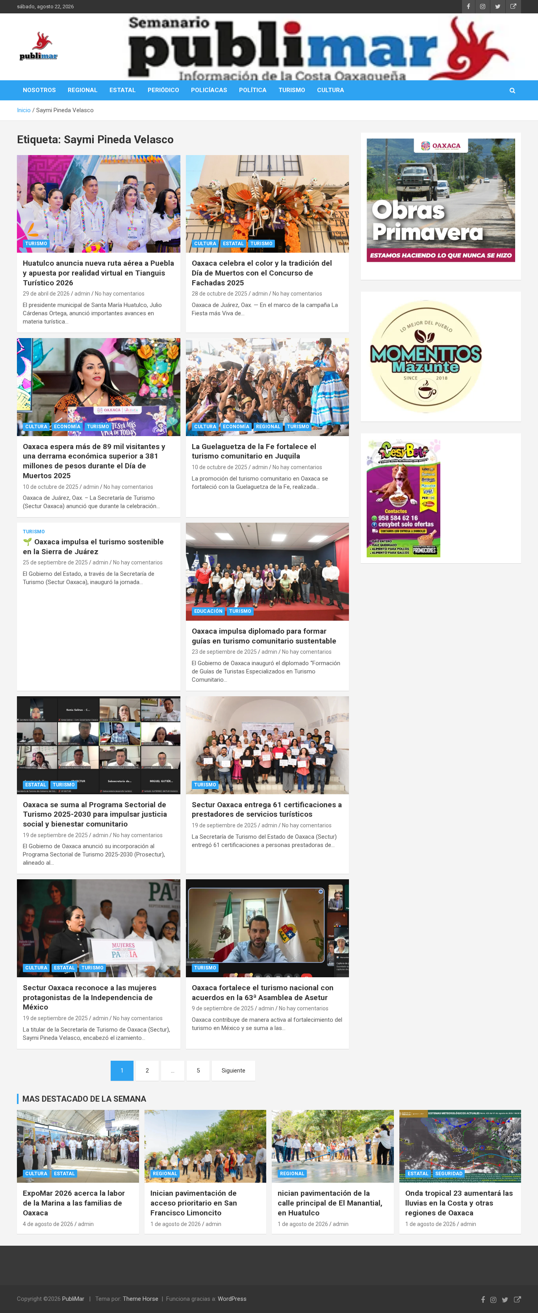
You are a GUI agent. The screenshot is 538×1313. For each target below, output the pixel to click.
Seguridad (448, 1173)
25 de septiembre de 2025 (55, 562)
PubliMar (73, 1298)
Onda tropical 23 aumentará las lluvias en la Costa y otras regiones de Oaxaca (459, 1203)
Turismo (36, 243)
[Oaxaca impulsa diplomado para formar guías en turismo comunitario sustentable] (267, 571)
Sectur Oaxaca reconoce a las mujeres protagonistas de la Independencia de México (89, 997)
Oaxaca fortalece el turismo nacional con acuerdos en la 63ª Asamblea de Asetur (263, 992)
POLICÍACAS (209, 90)
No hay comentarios (120, 293)
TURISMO (291, 90)
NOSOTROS (39, 90)
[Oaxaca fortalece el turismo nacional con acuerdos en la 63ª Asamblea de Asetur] (267, 928)
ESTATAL (122, 90)
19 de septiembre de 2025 (55, 835)
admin (82, 293)
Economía (67, 426)
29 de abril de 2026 (46, 293)
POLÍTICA (253, 90)
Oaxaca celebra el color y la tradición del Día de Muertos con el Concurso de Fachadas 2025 (262, 273)
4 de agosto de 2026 (48, 1224)
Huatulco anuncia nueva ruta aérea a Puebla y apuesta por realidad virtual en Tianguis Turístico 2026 (98, 273)
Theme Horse (140, 1298)
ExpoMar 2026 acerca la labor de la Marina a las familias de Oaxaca (74, 1203)
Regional (268, 426)
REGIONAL (83, 90)
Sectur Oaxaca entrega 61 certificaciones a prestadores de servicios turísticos (267, 809)
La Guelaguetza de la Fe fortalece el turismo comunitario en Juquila (254, 451)
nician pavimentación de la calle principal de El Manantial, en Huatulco (330, 1203)
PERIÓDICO (163, 90)
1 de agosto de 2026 (175, 1224)
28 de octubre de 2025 (219, 293)
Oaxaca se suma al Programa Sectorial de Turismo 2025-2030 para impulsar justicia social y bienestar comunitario (95, 814)
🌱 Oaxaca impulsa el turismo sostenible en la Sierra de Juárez (93, 546)
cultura (205, 243)
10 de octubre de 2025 (50, 487)
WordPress (232, 1298)
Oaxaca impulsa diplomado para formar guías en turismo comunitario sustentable (264, 636)
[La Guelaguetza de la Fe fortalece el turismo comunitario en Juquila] (267, 387)
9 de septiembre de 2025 (223, 1008)
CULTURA (330, 90)
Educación (208, 611)
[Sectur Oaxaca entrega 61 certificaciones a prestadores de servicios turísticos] (267, 745)
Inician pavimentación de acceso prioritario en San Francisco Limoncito (193, 1203)
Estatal (233, 243)
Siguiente (233, 1070)
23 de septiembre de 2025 (224, 652)
